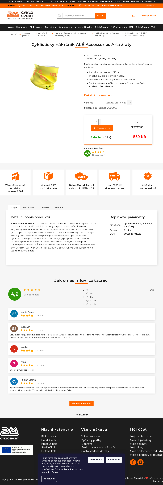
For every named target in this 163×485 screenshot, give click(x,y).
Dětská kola (48, 451)
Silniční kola (48, 447)
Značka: (100, 58)
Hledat (100, 16)
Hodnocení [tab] (29, 207)
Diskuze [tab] (44, 207)
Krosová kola (49, 443)
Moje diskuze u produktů (146, 454)
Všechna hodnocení (81, 404)
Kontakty (150, 2)
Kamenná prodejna (35, 2)
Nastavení (49, 479)
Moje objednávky (141, 440)
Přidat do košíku (103, 128)
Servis (50, 2)
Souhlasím (114, 459)
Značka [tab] (59, 207)
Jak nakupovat (15, 2)
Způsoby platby (91, 440)
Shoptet (138, 478)
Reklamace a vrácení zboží (98, 447)
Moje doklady (138, 443)
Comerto (158, 481)
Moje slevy (136, 447)
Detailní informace (97, 95)
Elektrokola (48, 436)
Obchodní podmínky (65, 2)
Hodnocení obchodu (132, 2)
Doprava (86, 443)
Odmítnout (96, 459)
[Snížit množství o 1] (99, 123)
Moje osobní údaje (141, 436)
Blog (117, 2)
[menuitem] (11, 27)
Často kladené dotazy (95, 451)
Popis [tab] (14, 207)
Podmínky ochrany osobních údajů (94, 2)
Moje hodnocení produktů (146, 451)
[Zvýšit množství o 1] (99, 120)
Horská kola (48, 440)
